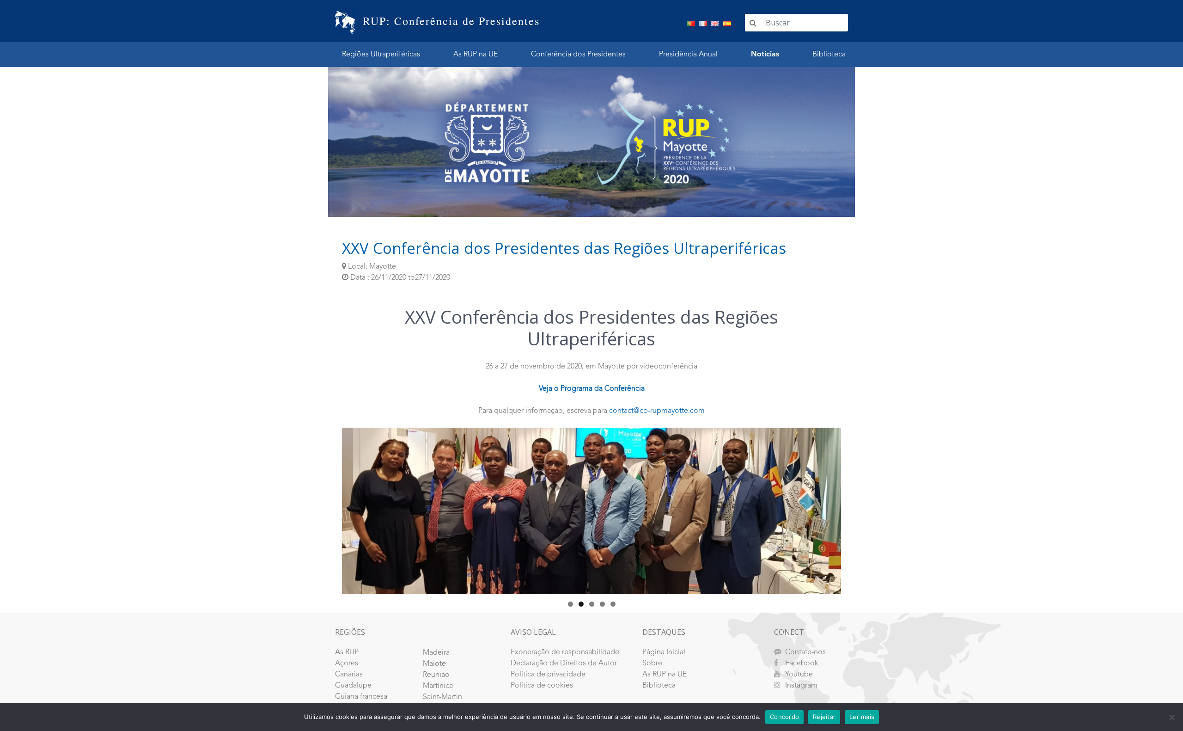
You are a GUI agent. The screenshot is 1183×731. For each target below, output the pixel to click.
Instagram (801, 685)
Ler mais (861, 716)
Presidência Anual (688, 54)
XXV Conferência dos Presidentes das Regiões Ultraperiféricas (564, 248)
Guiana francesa (361, 696)
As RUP (347, 652)
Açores (346, 663)
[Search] (753, 22)
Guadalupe (353, 685)
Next (857, 509)
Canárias (349, 674)
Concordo (784, 716)
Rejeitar (824, 716)
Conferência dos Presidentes (578, 54)
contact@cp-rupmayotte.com (657, 411)
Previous (326, 509)
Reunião (436, 675)
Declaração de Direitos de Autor (564, 663)
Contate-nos (805, 652)
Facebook (801, 663)
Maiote (434, 664)
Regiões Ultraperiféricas (381, 54)
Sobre (652, 663)
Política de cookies (542, 685)
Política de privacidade (548, 674)
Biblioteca (829, 54)
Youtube (799, 674)
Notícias (765, 54)
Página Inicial (663, 652)
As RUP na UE (475, 54)
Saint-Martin (442, 697)
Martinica (438, 686)
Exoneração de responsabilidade (565, 652)
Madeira (436, 653)
